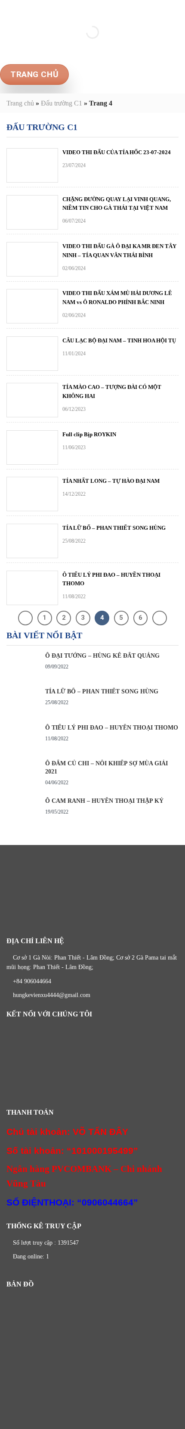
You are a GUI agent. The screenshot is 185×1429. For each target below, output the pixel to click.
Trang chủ (20, 103)
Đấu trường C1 (61, 103)
